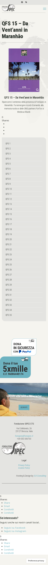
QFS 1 (8, 143)
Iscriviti (24, 407)
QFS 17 (9, 224)
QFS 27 (9, 274)
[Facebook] (22, 2)
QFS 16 (9, 219)
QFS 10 (9, 189)
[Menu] (44, 9)
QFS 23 (9, 254)
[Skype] (26, 2)
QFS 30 (9, 289)
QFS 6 (8, 168)
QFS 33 (9, 305)
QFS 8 (8, 179)
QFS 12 (9, 199)
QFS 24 (9, 259)
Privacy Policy (24, 465)
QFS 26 (9, 269)
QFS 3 (8, 153)
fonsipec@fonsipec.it (24, 436)
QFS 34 (9, 310)
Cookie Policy (24, 468)
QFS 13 (9, 204)
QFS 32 (9, 300)
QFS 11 (9, 194)
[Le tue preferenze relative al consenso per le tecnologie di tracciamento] (36, 560)
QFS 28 (9, 279)
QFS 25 (9, 264)
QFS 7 (8, 173)
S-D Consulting (40, 475)
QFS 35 (9, 315)
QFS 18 (9, 229)
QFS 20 (9, 239)
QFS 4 (8, 158)
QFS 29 (9, 284)
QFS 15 (9, 214)
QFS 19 (9, 234)
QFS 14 (9, 209)
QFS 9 (8, 184)
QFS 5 (8, 163)
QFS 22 (9, 249)
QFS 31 (9, 295)
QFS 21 (9, 244)
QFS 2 (8, 148)
